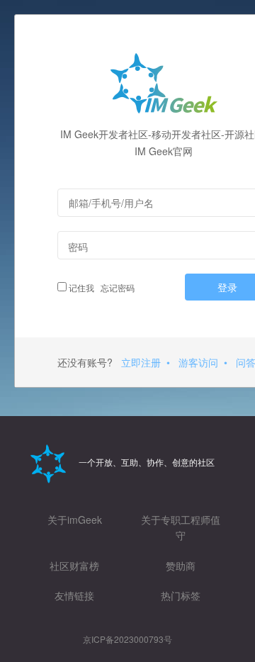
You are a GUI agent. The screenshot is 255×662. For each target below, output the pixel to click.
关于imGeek (74, 519)
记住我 (80, 287)
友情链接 (74, 595)
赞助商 (181, 566)
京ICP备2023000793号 (127, 639)
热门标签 (180, 595)
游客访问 (198, 362)
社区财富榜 (74, 566)
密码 (78, 247)
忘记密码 (115, 287)
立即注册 (141, 362)
